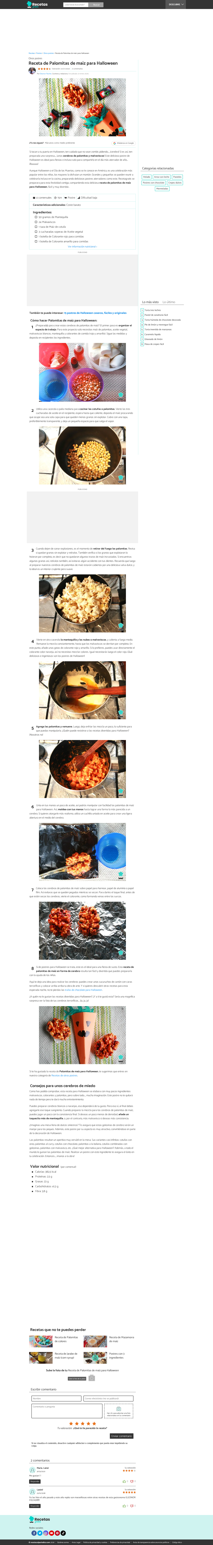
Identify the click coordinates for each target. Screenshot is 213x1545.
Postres (39, 53)
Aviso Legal (76, 1542)
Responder (34, 1481)
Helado (146, 177)
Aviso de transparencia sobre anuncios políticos (151, 1542)
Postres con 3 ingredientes (116, 1356)
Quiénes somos (63, 1542)
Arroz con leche (161, 177)
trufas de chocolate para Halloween (83, 990)
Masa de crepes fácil (154, 344)
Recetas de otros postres (64, 1075)
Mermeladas (162, 189)
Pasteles (177, 177)
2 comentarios (77, 69)
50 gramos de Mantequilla (53, 217)
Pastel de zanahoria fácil (156, 315)
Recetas (32, 53)
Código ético (177, 1542)
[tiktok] (63, 1533)
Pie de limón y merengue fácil (159, 325)
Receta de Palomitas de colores (66, 1339)
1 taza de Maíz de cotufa (52, 227)
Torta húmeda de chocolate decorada (163, 320)
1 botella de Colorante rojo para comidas (61, 236)
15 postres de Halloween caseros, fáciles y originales (95, 313)
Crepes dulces (175, 183)
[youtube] (51, 1533)
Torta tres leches (153, 310)
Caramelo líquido (153, 334)
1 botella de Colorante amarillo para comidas (63, 241)
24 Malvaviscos (46, 222)
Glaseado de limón (153, 339)
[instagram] (45, 1533)
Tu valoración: (64, 1428)
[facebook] (34, 1533)
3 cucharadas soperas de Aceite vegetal (60, 232)
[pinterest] (57, 1533)
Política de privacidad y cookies (95, 1542)
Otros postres (48, 53)
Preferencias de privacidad (120, 1542)
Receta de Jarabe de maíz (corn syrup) (66, 1356)
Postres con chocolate (153, 183)
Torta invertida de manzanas (158, 330)
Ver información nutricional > (82, 246)
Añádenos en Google (125, 143)
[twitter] (39, 1533)
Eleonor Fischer (45, 73)
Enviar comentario (121, 1436)
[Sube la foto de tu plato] (91, 1378)
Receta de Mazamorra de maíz (121, 1339)
